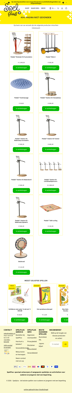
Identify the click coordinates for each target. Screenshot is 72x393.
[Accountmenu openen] (62, 8)
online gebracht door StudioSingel (36, 389)
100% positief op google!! (8, 346)
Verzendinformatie (22, 348)
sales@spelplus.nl (9, 333)
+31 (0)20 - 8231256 (7, 341)
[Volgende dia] (66, 3)
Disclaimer (31, 345)
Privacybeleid (32, 341)
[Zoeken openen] (58, 8)
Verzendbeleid (32, 353)
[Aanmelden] (65, 344)
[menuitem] (43, 8)
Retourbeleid (31, 349)
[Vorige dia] (4, 3)
